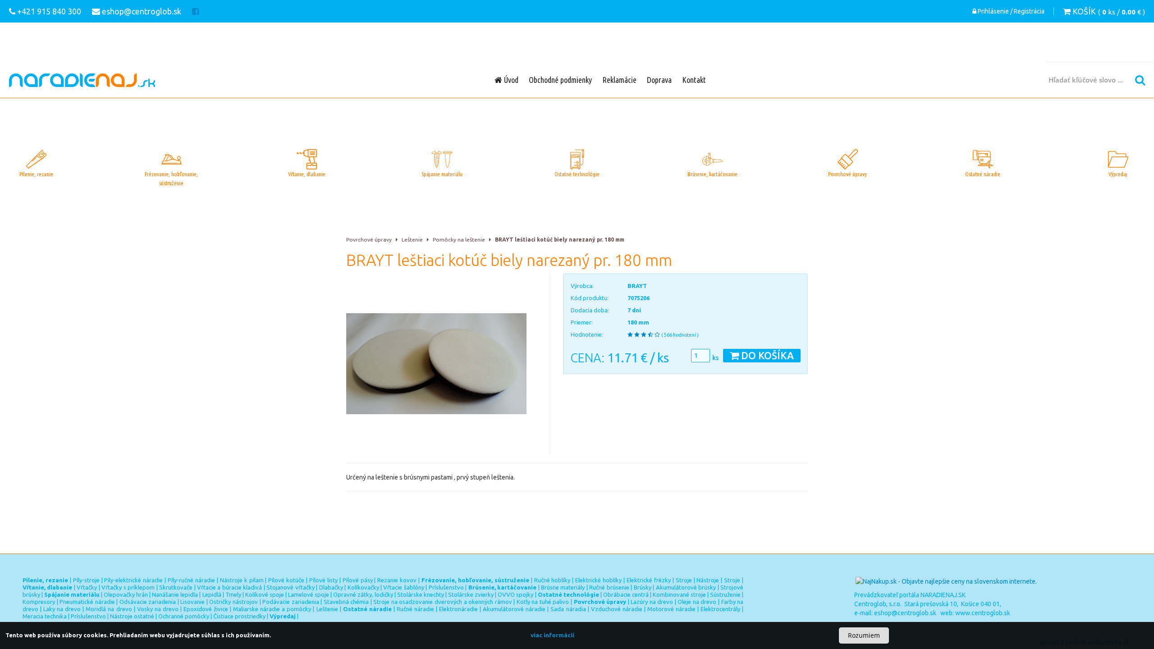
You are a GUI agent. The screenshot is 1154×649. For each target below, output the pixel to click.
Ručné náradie (415, 609)
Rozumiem (864, 635)
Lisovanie (192, 602)
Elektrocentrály (720, 609)
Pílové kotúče (286, 580)
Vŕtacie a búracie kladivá (229, 587)
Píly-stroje (86, 580)
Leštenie (412, 239)
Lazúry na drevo (652, 602)
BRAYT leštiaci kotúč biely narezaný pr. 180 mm (559, 239)
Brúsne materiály (563, 587)
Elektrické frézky (649, 580)
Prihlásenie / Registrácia (1010, 11)
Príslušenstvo (446, 587)
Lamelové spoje (308, 594)
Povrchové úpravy (369, 239)
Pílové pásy (358, 580)
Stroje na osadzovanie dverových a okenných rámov (442, 602)
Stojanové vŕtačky (290, 587)
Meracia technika (45, 616)
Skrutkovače (175, 587)
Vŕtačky (87, 587)
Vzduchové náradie (616, 609)
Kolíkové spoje (264, 594)
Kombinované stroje (679, 594)
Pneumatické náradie (87, 602)
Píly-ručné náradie (191, 580)
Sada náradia (568, 609)
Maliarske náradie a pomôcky (272, 609)
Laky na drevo (62, 609)
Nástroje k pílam (242, 580)
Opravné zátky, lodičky (363, 594)
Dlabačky (331, 587)
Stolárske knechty (420, 594)
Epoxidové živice (205, 609)
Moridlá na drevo (109, 609)
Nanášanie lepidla (175, 594)
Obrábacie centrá (626, 594)
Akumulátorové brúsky (686, 587)
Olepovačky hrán (126, 594)
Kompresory (39, 602)
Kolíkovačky (363, 587)
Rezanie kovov (397, 580)
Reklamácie (619, 79)
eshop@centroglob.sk (905, 613)
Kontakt (694, 79)
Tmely (233, 594)
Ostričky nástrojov (233, 602)
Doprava (659, 79)
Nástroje (707, 580)
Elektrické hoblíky (598, 580)
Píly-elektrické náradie (133, 580)
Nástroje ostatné (132, 616)
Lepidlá (211, 594)
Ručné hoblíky (552, 580)
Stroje (684, 580)
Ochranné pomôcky (183, 616)
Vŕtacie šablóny (403, 587)
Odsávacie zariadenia (147, 602)
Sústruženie (725, 594)
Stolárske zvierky (471, 594)
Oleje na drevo (697, 602)
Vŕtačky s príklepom (128, 587)
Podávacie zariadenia (290, 602)
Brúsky (642, 587)
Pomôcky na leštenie (459, 239)
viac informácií (552, 635)
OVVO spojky (515, 594)
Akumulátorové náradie (514, 609)
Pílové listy (323, 580)
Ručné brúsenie (609, 587)
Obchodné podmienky (560, 79)
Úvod (510, 79)
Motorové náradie (671, 609)
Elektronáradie (458, 609)
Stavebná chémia (346, 602)
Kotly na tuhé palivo (543, 602)
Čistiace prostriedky (239, 616)
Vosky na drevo (158, 609)
